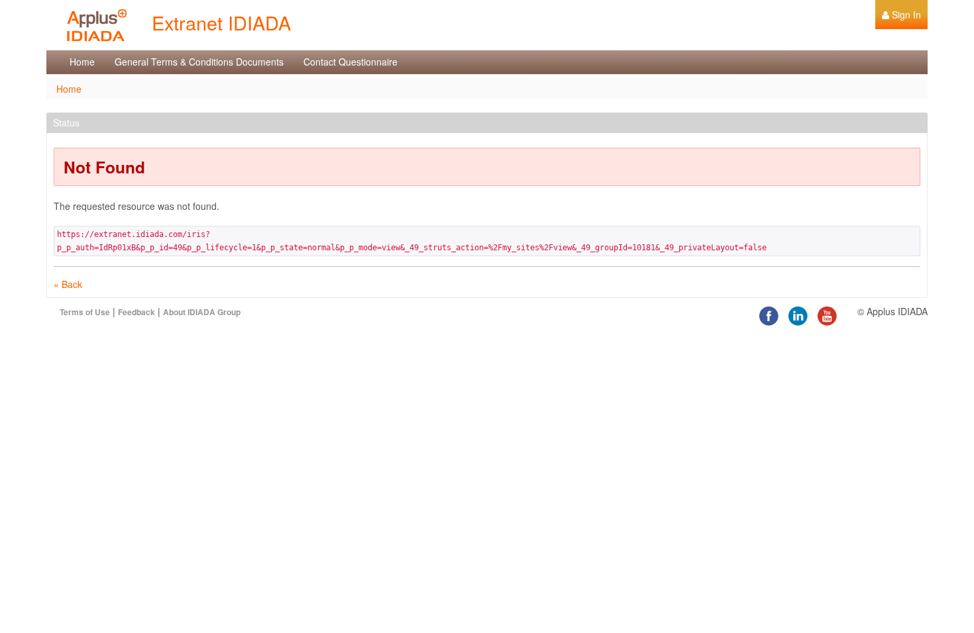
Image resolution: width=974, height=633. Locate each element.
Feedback (136, 312)
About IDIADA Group (202, 312)
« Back (68, 284)
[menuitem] (901, 14)
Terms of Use (85, 312)
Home (68, 88)
